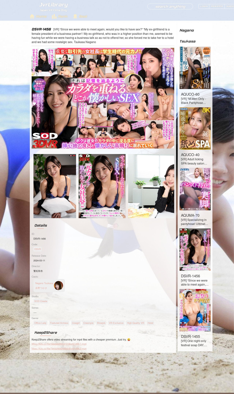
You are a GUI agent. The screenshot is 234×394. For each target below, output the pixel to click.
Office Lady (40, 323)
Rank (62, 16)
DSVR (37, 249)
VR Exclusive (116, 323)
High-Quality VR (135, 323)
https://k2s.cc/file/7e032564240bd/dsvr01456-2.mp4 (59, 348)
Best (83, 16)
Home (41, 16)
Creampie (88, 323)
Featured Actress (59, 323)
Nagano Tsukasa (187, 35)
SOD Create (40, 301)
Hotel (150, 323)
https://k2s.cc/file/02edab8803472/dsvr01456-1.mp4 (59, 343)
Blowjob (101, 323)
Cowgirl (76, 323)
